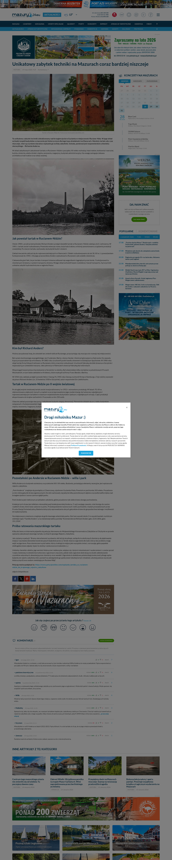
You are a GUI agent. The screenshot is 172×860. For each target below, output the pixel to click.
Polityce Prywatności (78, 445)
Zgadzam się (86, 453)
